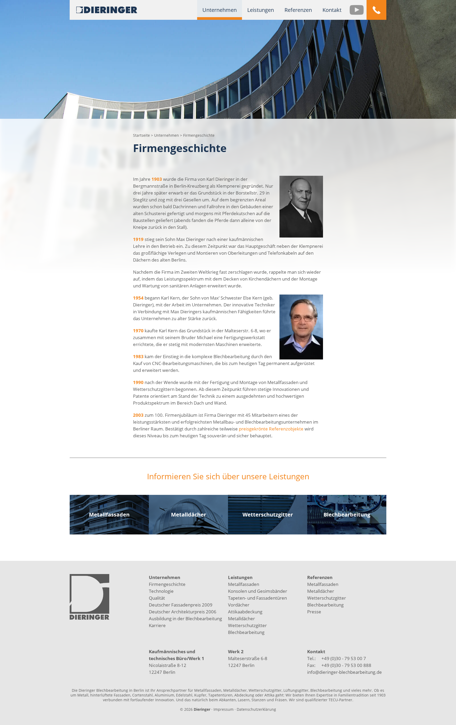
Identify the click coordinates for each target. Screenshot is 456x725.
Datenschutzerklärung (256, 709)
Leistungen (240, 577)
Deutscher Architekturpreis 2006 (182, 612)
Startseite (141, 135)
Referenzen (319, 577)
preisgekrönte (253, 429)
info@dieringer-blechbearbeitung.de (344, 672)
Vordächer (238, 605)
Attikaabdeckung (245, 612)
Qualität (157, 598)
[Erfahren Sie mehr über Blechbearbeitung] (346, 514)
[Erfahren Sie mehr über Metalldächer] (188, 514)
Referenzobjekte (286, 429)
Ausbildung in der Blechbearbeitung (185, 618)
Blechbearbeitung (246, 632)
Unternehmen (167, 135)
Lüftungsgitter (295, 690)
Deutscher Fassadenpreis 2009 (180, 605)
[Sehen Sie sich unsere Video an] (357, 10)
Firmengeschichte (167, 584)
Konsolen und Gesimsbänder (257, 591)
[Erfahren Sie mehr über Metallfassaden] (109, 514)
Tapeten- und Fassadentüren (257, 598)
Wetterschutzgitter (247, 625)
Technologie (161, 591)
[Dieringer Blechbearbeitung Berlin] (107, 9)
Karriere (157, 625)
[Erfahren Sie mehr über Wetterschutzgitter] (267, 514)
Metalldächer (241, 618)
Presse (314, 612)
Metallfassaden (243, 584)
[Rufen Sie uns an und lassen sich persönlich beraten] (376, 10)
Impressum (223, 709)
